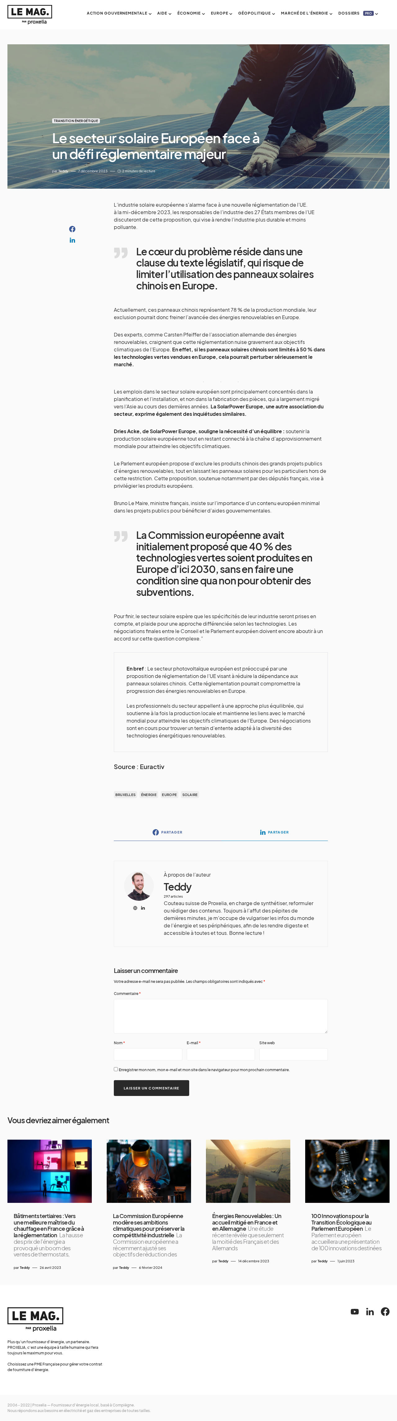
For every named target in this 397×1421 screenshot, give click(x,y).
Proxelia (39, 1405)
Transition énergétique (76, 121)
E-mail (194, 1042)
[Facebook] (385, 1311)
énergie (149, 795)
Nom (119, 1042)
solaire (190, 795)
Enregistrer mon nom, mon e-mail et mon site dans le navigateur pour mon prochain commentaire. (204, 1069)
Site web (267, 1042)
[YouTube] (354, 1311)
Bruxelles (125, 795)
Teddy (177, 886)
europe (169, 795)
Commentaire (127, 993)
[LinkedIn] (370, 1311)
